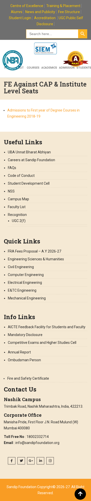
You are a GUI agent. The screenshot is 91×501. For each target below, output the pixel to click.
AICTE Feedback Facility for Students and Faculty (46, 327)
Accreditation (45, 18)
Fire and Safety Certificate (28, 378)
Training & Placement (63, 6)
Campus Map (18, 199)
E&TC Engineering (22, 290)
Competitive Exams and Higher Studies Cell (42, 343)
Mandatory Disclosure (25, 335)
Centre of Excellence (26, 6)
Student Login (20, 18)
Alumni (16, 12)
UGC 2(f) (19, 221)
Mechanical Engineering (27, 298)
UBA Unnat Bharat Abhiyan (29, 152)
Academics (49, 67)
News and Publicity (40, 12)
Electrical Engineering (25, 283)
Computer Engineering (26, 275)
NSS (11, 191)
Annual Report (19, 352)
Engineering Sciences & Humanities (36, 259)
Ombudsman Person (24, 360)
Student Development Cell (29, 183)
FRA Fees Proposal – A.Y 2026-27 (34, 251)
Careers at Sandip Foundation (31, 160)
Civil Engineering (21, 267)
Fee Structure (69, 12)
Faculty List (17, 207)
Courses (33, 67)
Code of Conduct (21, 176)
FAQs (12, 168)
